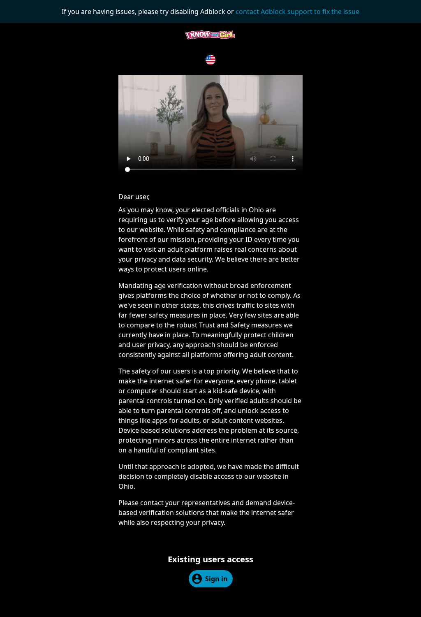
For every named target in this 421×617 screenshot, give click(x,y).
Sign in (216, 578)
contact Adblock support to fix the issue (297, 11)
